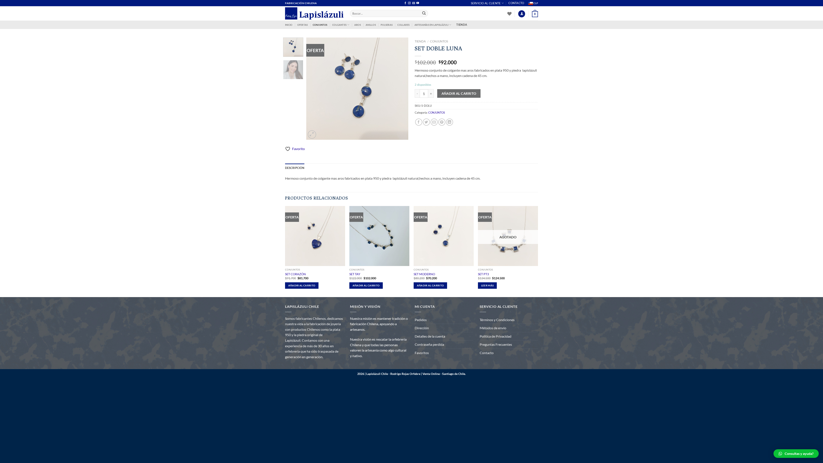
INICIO (288, 24)
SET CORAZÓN (295, 274)
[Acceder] (521, 13)
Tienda (420, 41)
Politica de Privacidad (495, 336)
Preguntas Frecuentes (496, 344)
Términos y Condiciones (497, 320)
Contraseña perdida (429, 344)
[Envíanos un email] (413, 3)
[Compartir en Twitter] (426, 122)
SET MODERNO (424, 274)
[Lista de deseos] (509, 13)
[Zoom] (312, 134)
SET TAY (354, 274)
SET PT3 (483, 274)
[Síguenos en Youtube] (417, 3)
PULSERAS (387, 24)
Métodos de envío (493, 328)
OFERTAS (302, 24)
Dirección (422, 328)
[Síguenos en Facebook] (405, 3)
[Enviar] (424, 13)
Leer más (487, 285)
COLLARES (403, 24)
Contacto (516, 3)
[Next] (401, 88)
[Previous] (314, 88)
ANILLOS (371, 24)
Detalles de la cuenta (430, 336)
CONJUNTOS (320, 24)
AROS (357, 24)
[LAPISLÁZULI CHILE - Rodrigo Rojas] (314, 13)
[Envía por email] (434, 122)
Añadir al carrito (459, 93)
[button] (796, 453)
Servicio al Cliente (486, 3)
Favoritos (422, 353)
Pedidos (421, 320)
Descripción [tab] (294, 168)
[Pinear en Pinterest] (441, 122)
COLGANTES (339, 24)
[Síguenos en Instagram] (409, 3)
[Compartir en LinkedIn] (449, 122)
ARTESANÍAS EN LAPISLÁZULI (432, 24)
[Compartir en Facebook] (418, 122)
